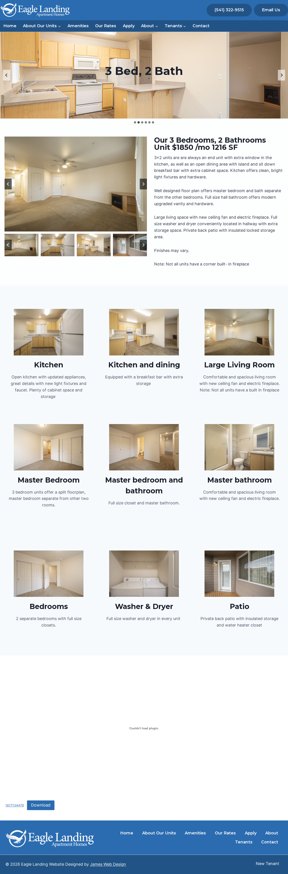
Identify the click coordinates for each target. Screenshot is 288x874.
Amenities (78, 25)
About (271, 833)
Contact (201, 25)
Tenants (243, 842)
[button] (21, 245)
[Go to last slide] (8, 184)
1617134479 (14, 805)
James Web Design (108, 864)
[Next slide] (281, 75)
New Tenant (267, 863)
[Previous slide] (6, 75)
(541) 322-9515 (229, 9)
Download (40, 805)
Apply (129, 25)
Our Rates (105, 25)
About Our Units (159, 833)
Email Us (271, 9)
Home (9, 25)
